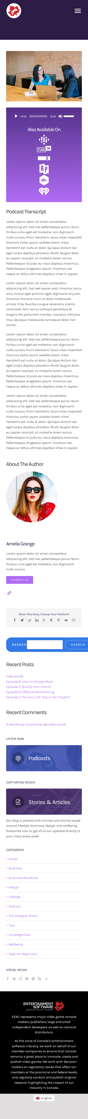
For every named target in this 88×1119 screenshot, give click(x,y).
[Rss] (39, 978)
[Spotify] (33, 978)
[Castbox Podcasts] (44, 176)
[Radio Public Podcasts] (44, 165)
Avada (13, 859)
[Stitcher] (44, 155)
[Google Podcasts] (44, 136)
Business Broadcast (23, 878)
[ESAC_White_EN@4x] (44, 1003)
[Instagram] (20, 978)
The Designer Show (23, 916)
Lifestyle (14, 897)
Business (15, 868)
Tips (12, 925)
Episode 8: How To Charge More (29, 682)
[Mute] (60, 116)
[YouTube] (26, 978)
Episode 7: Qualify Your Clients (28, 687)
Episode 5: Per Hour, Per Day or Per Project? (38, 697)
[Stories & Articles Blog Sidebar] (44, 790)
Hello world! (14, 676)
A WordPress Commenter (24, 724)
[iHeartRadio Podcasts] (44, 187)
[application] (44, 116)
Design (14, 887)
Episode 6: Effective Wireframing (30, 692)
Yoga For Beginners (23, 954)
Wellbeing (16, 944)
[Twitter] (14, 978)
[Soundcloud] (45, 978)
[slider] (69, 116)
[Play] (16, 116)
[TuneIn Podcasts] (44, 146)
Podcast (14, 906)
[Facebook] (7, 978)
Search (19, 644)
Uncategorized (19, 935)
